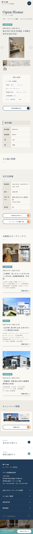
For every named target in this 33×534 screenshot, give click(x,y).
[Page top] (29, 515)
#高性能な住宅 (9, 92)
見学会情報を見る (16, 108)
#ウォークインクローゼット (13, 88)
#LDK (20, 99)
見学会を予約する (16, 215)
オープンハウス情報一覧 (16, 222)
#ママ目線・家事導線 (11, 81)
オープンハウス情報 (13, 19)
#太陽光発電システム (11, 95)
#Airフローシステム (22, 92)
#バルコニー (21, 85)
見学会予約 (6, 502)
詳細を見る (16, 427)
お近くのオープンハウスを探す (13, 490)
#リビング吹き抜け (10, 99)
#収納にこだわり (10, 85)
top (4, 19)
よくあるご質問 (8, 496)
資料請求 (6, 508)
